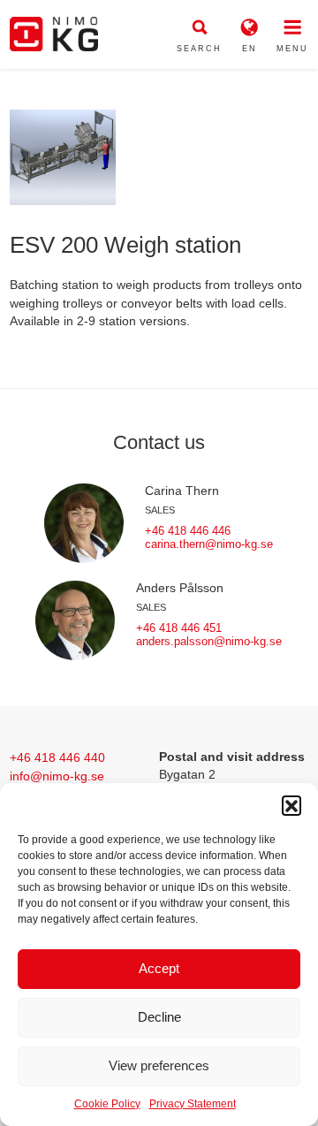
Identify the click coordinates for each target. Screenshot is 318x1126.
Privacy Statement (192, 1104)
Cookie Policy (107, 1104)
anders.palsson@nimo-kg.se (209, 641)
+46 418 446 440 (57, 757)
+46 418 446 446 (188, 530)
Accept (159, 968)
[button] (291, 805)
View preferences (159, 1065)
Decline (159, 1016)
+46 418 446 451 (179, 628)
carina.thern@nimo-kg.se (209, 544)
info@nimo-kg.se (57, 776)
